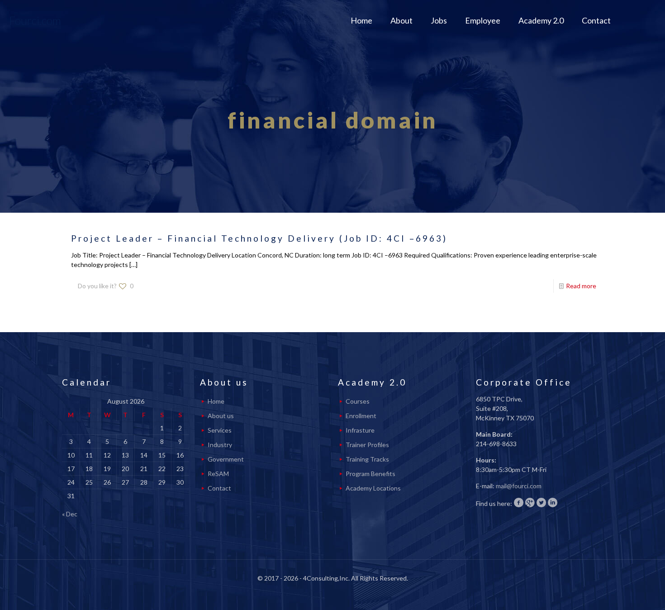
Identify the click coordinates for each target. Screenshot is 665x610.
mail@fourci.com (519, 486)
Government (226, 459)
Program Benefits (370, 473)
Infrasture (360, 430)
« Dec (69, 514)
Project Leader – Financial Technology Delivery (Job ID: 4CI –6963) (259, 238)
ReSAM (218, 473)
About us (221, 415)
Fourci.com (35, 20)
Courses (358, 401)
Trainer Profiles (367, 444)
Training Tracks (367, 459)
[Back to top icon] (621, 591)
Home (216, 401)
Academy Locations (373, 488)
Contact (219, 488)
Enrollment (361, 415)
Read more (581, 286)
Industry (220, 444)
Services (220, 430)
